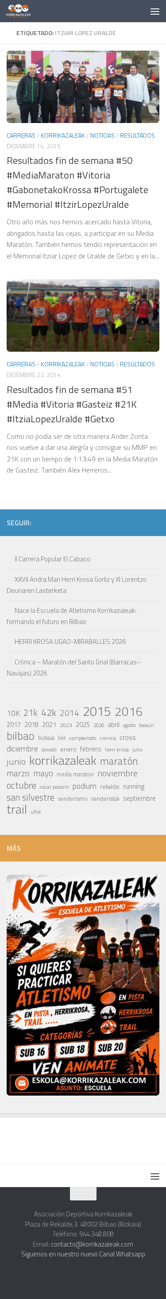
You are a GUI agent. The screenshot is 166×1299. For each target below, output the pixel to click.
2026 (98, 725)
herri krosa (117, 750)
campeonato (83, 738)
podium (85, 786)
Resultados (137, 135)
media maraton (75, 774)
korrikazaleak (63, 760)
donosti (49, 749)
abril (114, 724)
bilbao (21, 736)
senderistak (105, 798)
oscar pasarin (54, 787)
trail (17, 809)
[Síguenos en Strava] (69, 522)
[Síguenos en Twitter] (111, 522)
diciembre (22, 748)
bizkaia (46, 738)
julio (137, 749)
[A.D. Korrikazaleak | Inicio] (22, 11)
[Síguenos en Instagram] (83, 522)
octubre (21, 785)
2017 (14, 724)
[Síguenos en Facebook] (125, 522)
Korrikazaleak (63, 135)
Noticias (102, 135)
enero (68, 749)
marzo (18, 773)
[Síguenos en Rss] (154, 522)
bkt (62, 738)
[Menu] (155, 11)
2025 (83, 725)
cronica (108, 738)
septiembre (139, 798)
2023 (66, 725)
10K (13, 713)
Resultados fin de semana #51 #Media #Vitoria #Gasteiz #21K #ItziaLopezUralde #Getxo (72, 404)
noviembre (117, 773)
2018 (31, 724)
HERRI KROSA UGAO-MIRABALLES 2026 (70, 641)
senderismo (73, 798)
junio (16, 761)
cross (128, 737)
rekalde (110, 786)
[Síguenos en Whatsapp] (97, 522)
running (133, 786)
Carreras (21, 135)
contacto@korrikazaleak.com (92, 1244)
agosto (129, 725)
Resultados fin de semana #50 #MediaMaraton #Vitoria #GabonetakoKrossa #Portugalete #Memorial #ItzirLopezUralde (77, 182)
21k (30, 712)
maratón (119, 761)
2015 (97, 711)
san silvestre (30, 797)
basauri (146, 725)
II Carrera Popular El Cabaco (52, 559)
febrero (90, 749)
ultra (36, 811)
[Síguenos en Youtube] (140, 522)
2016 (129, 711)
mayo (43, 773)
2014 (69, 712)
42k (48, 712)
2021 (49, 724)
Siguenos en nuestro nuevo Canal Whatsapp (83, 1254)
